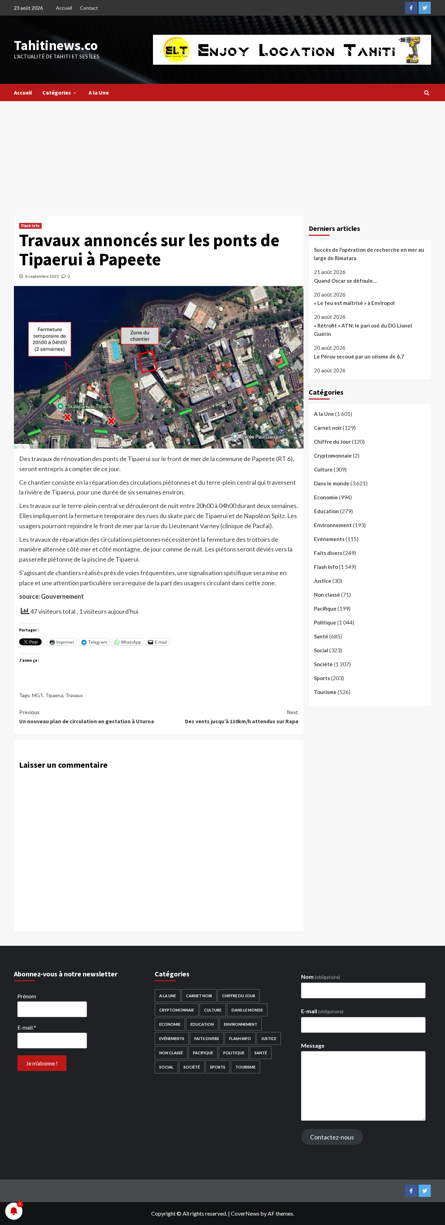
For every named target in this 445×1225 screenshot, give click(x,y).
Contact (89, 8)
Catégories (56, 92)
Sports (322, 678)
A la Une (99, 92)
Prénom (26, 996)
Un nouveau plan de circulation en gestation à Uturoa (86, 717)
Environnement (333, 525)
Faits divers (328, 553)
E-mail (26, 1027)
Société (323, 664)
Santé (321, 636)
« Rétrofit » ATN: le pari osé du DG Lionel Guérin (363, 329)
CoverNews (245, 1213)
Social (321, 650)
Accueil (64, 8)
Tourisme (325, 692)
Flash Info (30, 225)
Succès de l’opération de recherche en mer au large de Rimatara (369, 254)
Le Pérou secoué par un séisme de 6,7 (359, 356)
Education (326, 511)
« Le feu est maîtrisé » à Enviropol (354, 303)
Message (312, 1045)
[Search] (426, 92)
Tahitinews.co (56, 45)
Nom (320, 976)
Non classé (327, 594)
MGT (37, 695)
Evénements (329, 539)
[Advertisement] (222, 153)
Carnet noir (328, 428)
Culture (323, 469)
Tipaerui (54, 695)
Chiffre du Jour (332, 441)
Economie (326, 497)
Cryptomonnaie (333, 455)
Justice (322, 581)
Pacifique (325, 608)
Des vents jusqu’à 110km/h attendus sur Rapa (241, 717)
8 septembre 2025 (42, 276)
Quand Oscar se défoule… (345, 280)
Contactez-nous (332, 1137)
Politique (325, 622)
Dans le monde (331, 483)
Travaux (74, 695)
